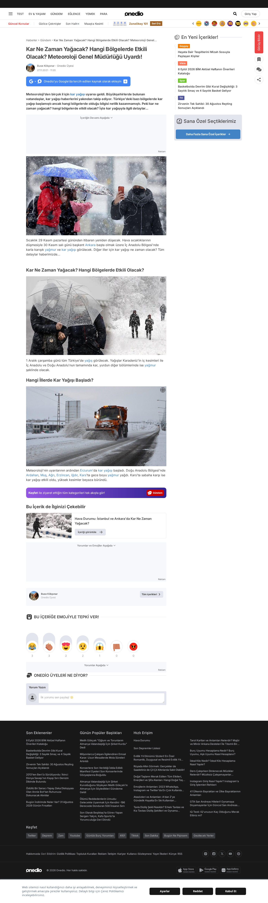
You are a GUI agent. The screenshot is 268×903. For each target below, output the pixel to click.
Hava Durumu (142, 740)
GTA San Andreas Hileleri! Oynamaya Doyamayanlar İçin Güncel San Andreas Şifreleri (213, 805)
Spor (182, 80)
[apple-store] (187, 870)
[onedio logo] (134, 14)
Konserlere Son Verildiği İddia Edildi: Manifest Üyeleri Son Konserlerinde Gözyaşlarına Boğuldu (101, 771)
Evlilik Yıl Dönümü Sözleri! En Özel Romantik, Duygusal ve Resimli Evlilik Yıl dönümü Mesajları (157, 759)
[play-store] (209, 870)
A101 (122, 835)
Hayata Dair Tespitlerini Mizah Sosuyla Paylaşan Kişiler (204, 54)
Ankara (90, 245)
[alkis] (254, 23)
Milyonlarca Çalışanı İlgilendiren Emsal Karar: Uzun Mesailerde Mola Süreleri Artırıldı (103, 757)
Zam (61, 835)
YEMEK (90, 14)
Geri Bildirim (48, 853)
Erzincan (63, 475)
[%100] (199, 23)
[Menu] (11, 14)
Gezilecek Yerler (204, 835)
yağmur (50, 250)
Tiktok (135, 835)
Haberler (31, 40)
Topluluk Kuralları (86, 853)
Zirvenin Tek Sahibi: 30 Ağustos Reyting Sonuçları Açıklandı (205, 105)
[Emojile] (238, 23)
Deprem (47, 835)
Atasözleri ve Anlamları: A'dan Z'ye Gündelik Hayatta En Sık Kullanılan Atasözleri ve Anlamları (154, 800)
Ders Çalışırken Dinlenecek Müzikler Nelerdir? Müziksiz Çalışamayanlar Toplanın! (211, 774)
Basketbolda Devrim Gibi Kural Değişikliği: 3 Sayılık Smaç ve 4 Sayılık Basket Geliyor (207, 88)
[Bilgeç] (222, 23)
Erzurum (86, 470)
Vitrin (183, 63)
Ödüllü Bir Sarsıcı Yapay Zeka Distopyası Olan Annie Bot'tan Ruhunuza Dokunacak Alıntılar (50, 792)
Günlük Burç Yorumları (100, 835)
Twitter (32, 835)
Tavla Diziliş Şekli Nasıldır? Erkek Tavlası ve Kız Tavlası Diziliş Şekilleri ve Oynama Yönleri (159, 810)
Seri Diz (156, 23)
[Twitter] (222, 853)
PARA (103, 14)
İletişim (112, 853)
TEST (20, 14)
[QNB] (207, 23)
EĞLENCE (74, 14)
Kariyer (121, 853)
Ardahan (32, 475)
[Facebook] (214, 853)
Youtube (75, 835)
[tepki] (32, 646)
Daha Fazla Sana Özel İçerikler (206, 134)
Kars (83, 475)
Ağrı (51, 475)
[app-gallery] (231, 870)
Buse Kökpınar (55, 65)
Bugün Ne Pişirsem (175, 835)
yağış (88, 360)
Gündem (45, 40)
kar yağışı (77, 94)
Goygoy (184, 46)
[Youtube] (230, 853)
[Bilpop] (230, 23)
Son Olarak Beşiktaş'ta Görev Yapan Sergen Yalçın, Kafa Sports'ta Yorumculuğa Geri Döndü (101, 816)
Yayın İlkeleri (160, 853)
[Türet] (214, 23)
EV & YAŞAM (37, 14)
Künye (173, 853)
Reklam (102, 853)
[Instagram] (205, 853)
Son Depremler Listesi (147, 748)
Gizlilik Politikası (66, 853)
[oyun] (246, 23)
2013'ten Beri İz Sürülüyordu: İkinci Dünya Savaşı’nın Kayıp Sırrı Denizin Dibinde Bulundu (47, 778)
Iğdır (74, 475)
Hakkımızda (33, 853)
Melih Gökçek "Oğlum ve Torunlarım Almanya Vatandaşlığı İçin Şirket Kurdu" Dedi (103, 744)
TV (181, 97)
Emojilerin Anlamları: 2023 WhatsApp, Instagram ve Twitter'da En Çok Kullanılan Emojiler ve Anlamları (158, 790)
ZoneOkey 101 (138, 23)
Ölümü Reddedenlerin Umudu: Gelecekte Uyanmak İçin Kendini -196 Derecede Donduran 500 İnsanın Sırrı (102, 802)
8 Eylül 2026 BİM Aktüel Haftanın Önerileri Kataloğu (206, 71)
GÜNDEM (56, 14)
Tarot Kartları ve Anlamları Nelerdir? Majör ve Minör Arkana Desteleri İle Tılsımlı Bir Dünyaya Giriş (215, 744)
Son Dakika (151, 835)
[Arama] (235, 14)
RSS (180, 853)
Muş (43, 475)
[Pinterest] (238, 853)
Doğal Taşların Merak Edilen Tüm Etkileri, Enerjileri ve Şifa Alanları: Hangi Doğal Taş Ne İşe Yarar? (158, 780)
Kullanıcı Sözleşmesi (139, 853)
